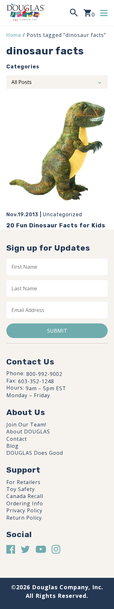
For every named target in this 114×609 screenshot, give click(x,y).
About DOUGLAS (28, 431)
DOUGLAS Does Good (34, 452)
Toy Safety (20, 489)
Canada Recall (24, 496)
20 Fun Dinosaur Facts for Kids (55, 225)
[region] (57, 553)
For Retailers (23, 482)
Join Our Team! (26, 424)
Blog (12, 445)
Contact (16, 438)
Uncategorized (62, 214)
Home (13, 35)
